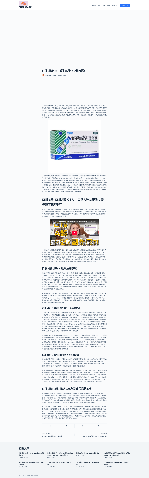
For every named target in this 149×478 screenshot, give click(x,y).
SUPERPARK (25, 7)
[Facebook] (50, 426)
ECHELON (114, 5)
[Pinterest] (83, 426)
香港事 (64, 75)
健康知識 (94, 5)
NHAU (108, 5)
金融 (104, 5)
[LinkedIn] (99, 426)
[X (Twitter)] (66, 426)
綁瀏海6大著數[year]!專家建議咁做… (87, 453)
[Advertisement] (74, 37)
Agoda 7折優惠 (125, 5)
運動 (99, 5)
